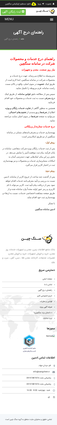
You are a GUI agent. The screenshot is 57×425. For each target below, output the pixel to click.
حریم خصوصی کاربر (44, 296)
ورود (39, 4)
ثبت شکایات (47, 318)
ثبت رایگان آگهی (11, 12)
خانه (22, 39)
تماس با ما (48, 284)
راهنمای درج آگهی (45, 290)
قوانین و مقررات (46, 301)
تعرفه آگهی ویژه (46, 307)
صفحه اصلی (47, 279)
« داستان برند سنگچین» (43, 312)
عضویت (48, 4)
